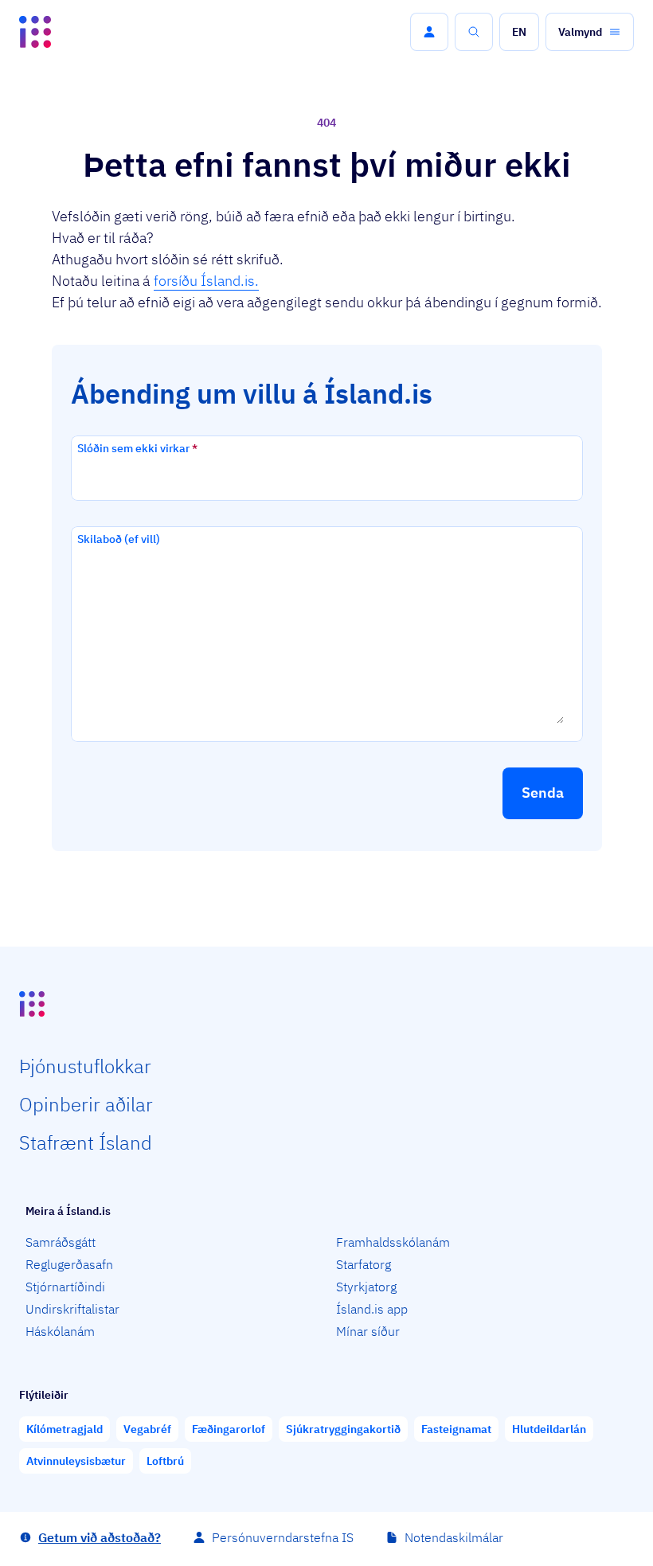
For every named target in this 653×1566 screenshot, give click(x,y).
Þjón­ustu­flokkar (85, 1066)
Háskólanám (60, 1331)
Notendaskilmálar (454, 1537)
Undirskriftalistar (72, 1309)
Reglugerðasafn (69, 1264)
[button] (429, 32)
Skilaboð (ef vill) (118, 539)
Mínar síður (368, 1331)
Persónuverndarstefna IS (283, 1537)
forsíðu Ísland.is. (206, 280)
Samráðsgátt (60, 1242)
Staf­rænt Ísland (85, 1142)
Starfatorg (363, 1264)
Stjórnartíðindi (65, 1287)
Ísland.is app (372, 1309)
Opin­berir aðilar (86, 1104)
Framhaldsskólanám (393, 1242)
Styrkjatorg (366, 1287)
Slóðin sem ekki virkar (137, 448)
